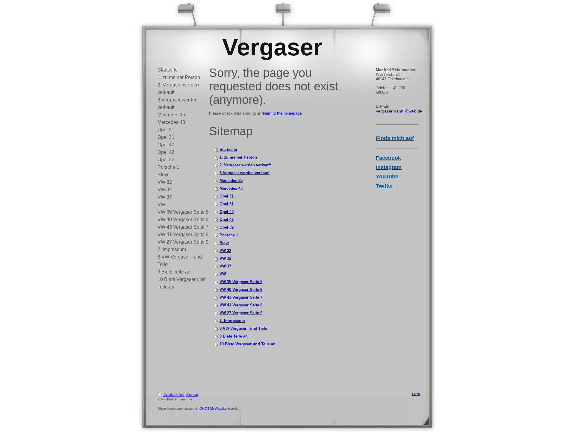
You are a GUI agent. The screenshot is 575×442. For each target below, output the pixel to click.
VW (223, 274)
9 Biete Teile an (234, 336)
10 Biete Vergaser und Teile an (248, 344)
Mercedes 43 (231, 188)
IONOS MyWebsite (212, 408)
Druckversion (173, 395)
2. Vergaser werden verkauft (245, 165)
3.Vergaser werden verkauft (245, 173)
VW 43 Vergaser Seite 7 (241, 297)
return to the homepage (281, 113)
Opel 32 (227, 227)
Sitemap (192, 395)
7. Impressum (232, 320)
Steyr (224, 243)
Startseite (228, 149)
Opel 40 (227, 211)
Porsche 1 (229, 235)
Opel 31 (227, 196)
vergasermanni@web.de (399, 111)
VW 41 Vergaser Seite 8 (241, 305)
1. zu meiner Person (238, 157)
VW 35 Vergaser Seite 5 (241, 282)
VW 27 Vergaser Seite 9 (241, 313)
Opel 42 (227, 219)
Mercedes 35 (231, 180)
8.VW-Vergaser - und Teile (243, 328)
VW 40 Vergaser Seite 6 (241, 289)
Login (416, 394)
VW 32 (225, 250)
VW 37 (225, 266)
